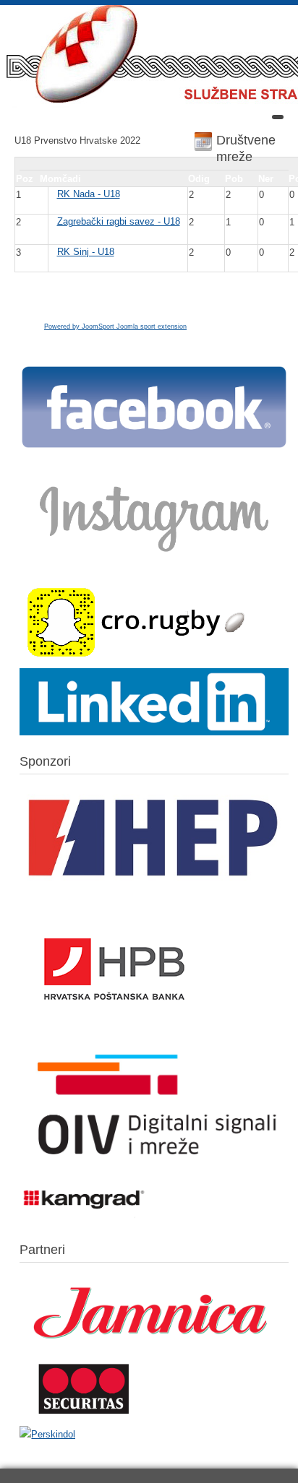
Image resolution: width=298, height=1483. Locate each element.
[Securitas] (85, 1416)
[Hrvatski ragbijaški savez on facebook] (154, 446)
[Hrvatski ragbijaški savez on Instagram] (154, 560)
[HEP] (154, 891)
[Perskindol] (47, 1434)
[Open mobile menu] (278, 117)
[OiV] (154, 1169)
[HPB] (114, 1034)
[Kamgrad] (85, 1218)
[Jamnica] (154, 1350)
